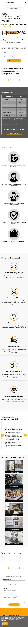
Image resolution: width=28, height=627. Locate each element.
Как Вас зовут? (7, 579)
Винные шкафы (14, 486)
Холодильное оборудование (14, 500)
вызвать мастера (14, 133)
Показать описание (14, 79)
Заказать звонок (14, 61)
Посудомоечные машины (14, 543)
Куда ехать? (6, 588)
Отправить (14, 605)
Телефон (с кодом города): (10, 584)
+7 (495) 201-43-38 (14, 5)
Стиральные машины (14, 529)
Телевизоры (14, 515)
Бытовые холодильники (14, 472)
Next (25, 435)
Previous (2, 435)
